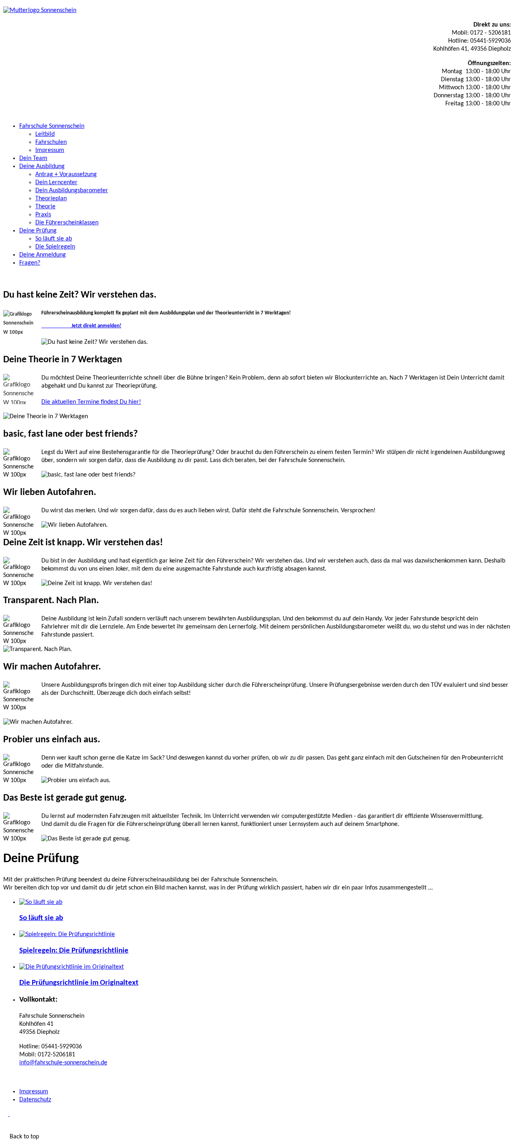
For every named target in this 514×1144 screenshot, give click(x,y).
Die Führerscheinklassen (66, 223)
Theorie (45, 206)
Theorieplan (51, 198)
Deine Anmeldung (42, 255)
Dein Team (33, 158)
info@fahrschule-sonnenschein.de (63, 1063)
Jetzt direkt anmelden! (81, 326)
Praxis (43, 215)
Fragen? (29, 263)
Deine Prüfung (38, 231)
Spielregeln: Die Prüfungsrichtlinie (73, 951)
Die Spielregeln (55, 247)
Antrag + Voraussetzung (66, 174)
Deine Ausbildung (42, 166)
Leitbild (45, 134)
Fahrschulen (51, 142)
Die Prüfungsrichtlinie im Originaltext (79, 983)
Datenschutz (35, 1100)
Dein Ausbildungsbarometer (71, 190)
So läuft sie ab (53, 239)
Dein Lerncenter (56, 182)
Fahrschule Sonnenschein (51, 126)
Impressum (49, 150)
